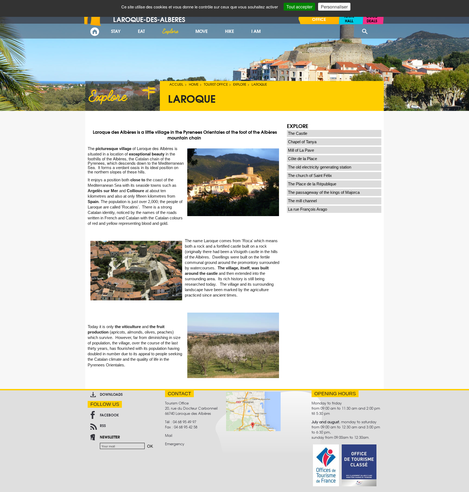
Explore (239, 84)
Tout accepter (299, 7)
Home (193, 84)
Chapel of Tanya (302, 141)
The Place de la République (312, 184)
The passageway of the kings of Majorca (324, 192)
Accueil (176, 84)
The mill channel (302, 200)
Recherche (365, 31)
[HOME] (94, 31)
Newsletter (110, 437)
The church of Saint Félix (310, 175)
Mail (168, 435)
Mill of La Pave (301, 150)
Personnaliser (334, 7)
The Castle (297, 133)
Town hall (349, 18)
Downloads (111, 394)
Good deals (372, 18)
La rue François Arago (307, 209)
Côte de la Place (302, 158)
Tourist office (216, 84)
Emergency (174, 443)
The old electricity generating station (319, 167)
